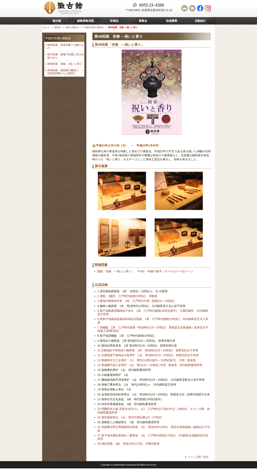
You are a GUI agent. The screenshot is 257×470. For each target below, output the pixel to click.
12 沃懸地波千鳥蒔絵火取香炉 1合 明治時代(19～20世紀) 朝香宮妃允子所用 (148, 355)
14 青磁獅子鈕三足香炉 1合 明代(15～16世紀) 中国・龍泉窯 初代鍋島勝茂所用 (149, 365)
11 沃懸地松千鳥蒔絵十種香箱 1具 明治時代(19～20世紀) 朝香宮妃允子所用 (147, 350)
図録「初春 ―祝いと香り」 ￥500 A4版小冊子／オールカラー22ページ (145, 271)
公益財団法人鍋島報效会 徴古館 (64, 8)
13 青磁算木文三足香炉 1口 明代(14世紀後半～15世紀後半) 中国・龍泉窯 (146, 360)
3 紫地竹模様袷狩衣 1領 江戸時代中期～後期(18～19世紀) (135, 300)
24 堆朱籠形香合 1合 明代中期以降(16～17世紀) (129, 417)
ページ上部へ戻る (198, 456)
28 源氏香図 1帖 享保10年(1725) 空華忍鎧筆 (128, 443)
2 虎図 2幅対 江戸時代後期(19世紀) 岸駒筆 (127, 296)
